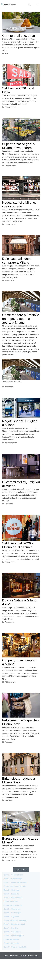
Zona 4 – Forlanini (11, 901)
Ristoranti (9, 504)
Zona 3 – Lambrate (11, 894)
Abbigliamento (10, 682)
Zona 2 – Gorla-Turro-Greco (15, 883)
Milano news (10, 107)
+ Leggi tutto (21, 869)
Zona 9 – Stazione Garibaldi (15, 947)
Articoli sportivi (11, 443)
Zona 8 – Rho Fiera (11, 939)
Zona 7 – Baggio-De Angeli (14, 924)
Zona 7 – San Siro (11, 928)
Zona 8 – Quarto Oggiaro (14, 936)
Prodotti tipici (10, 166)
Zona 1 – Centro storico (13, 875)
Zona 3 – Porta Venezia (13, 898)
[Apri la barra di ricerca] (29, 4)
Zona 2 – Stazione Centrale (15, 886)
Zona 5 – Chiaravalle (12, 909)
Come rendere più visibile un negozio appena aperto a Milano (20, 318)
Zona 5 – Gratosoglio (12, 913)
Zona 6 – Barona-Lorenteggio (15, 920)
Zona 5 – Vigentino (11, 917)
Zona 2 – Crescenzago (13, 879)
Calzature (9, 800)
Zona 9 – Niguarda (11, 943)
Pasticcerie (9, 280)
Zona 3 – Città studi (11, 890)
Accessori (9, 387)
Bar (6, 54)
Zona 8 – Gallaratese (12, 932)
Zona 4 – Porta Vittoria (13, 905)
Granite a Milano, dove (18, 35)
